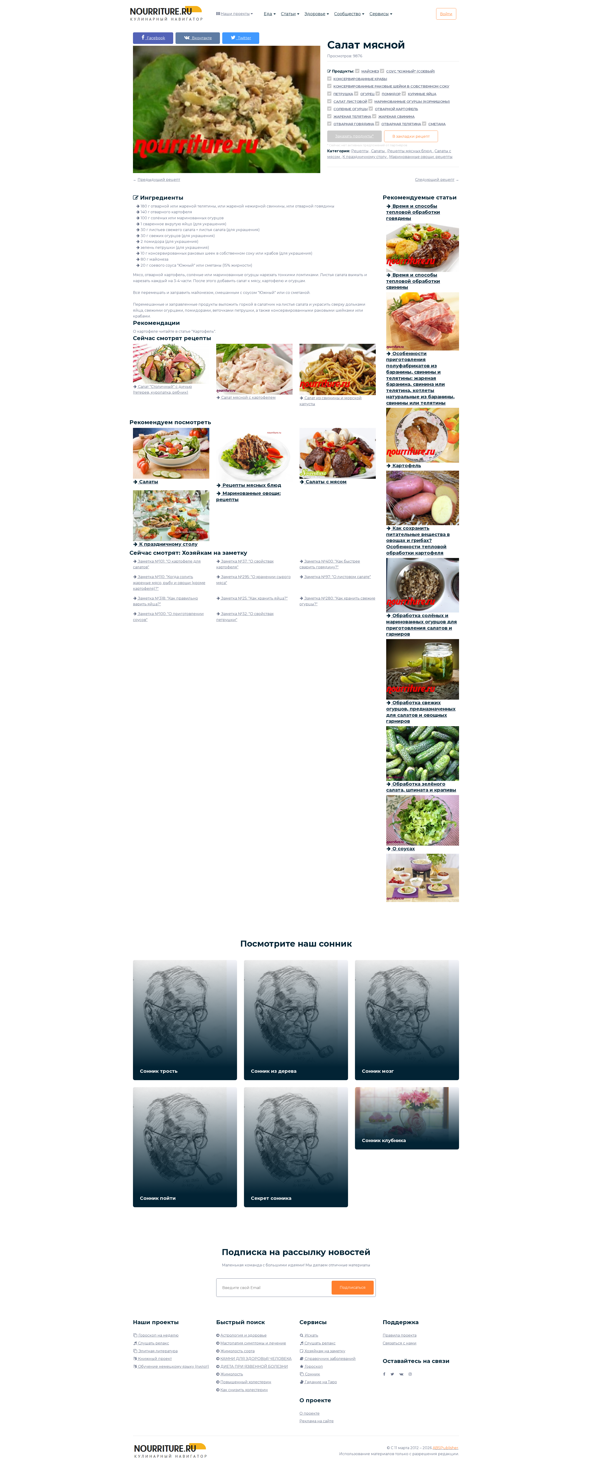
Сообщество (347, 13)
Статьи (288, 13)
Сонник (312, 1374)
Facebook (155, 38)
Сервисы (379, 13)
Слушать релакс (153, 1343)
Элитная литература (158, 1351)
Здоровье (315, 13)
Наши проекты (235, 14)
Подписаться (353, 1287)
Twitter (243, 38)
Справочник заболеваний (330, 1358)
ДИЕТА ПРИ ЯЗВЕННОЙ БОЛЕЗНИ (254, 1366)
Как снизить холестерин (244, 1390)
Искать (311, 1335)
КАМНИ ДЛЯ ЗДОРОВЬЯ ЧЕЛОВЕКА (256, 1358)
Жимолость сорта (237, 1351)
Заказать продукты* (354, 136)
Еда (268, 13)
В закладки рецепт (411, 136)
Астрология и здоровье (243, 1335)
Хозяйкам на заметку (324, 1351)
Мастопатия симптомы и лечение (253, 1343)
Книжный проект (154, 1358)
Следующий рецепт (434, 179)
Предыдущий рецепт (159, 179)
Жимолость (231, 1374)
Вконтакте (201, 38)
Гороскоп (313, 1366)
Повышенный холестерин (245, 1382)
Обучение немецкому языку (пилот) (173, 1366)
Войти (446, 14)
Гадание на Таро (320, 1382)
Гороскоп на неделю (158, 1335)
